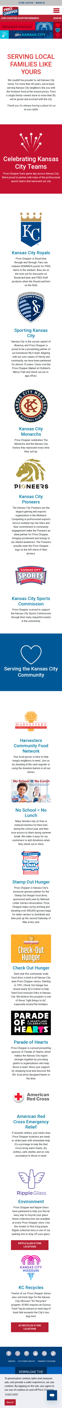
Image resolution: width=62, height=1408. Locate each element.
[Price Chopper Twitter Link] (17, 1353)
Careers (11, 1361)
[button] (20, 18)
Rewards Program (46, 1361)
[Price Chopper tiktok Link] (53, 1353)
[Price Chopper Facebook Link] (8, 1353)
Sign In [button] (57, 18)
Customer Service (26, 1361)
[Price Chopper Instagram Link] (44, 1353)
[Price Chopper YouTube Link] (35, 1353)
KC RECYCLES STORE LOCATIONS (30, 1327)
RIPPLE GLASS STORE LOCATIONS (29, 1245)
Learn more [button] (11, 1394)
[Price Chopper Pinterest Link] (26, 1353)
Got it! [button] (10, 1402)
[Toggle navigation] (56, 10)
